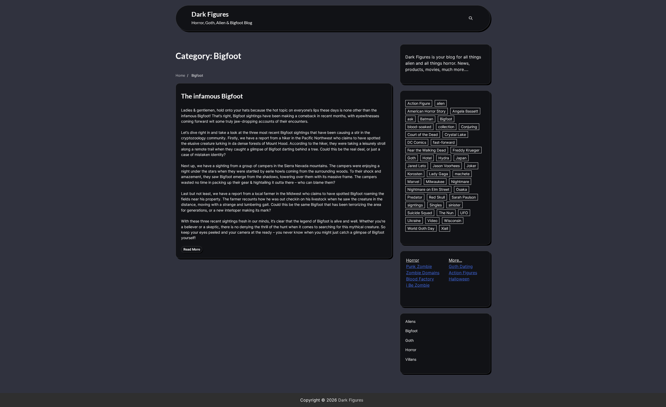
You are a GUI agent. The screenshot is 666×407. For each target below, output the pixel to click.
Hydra (443, 158)
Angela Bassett (465, 111)
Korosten (414, 174)
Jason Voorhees (446, 165)
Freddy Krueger (466, 150)
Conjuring (469, 126)
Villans (410, 359)
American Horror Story (426, 111)
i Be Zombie (418, 285)
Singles (436, 205)
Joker (471, 165)
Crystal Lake (455, 134)
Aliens (410, 321)
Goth (411, 158)
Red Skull (437, 197)
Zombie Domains (422, 272)
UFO (464, 213)
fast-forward (444, 142)
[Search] (471, 18)
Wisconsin (452, 220)
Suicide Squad (419, 213)
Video (432, 220)
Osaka (461, 189)
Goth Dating (461, 266)
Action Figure (418, 103)
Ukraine (414, 220)
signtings (415, 205)
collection (446, 126)
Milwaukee (435, 181)
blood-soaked (419, 126)
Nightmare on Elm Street (428, 189)
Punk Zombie (419, 266)
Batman (426, 119)
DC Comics (416, 142)
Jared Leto (416, 165)
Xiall (444, 228)
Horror (410, 349)
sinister (454, 205)
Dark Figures (210, 14)
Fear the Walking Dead (426, 150)
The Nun (446, 213)
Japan (461, 158)
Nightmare (460, 181)
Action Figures (463, 272)
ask (410, 119)
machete (462, 174)
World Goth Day (420, 228)
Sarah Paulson (464, 197)
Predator (414, 197)
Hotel (427, 158)
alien (441, 103)
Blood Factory (420, 278)
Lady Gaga (438, 174)
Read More (191, 249)
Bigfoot (446, 119)
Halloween (459, 278)
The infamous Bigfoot (212, 96)
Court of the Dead (422, 134)
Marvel (413, 181)
